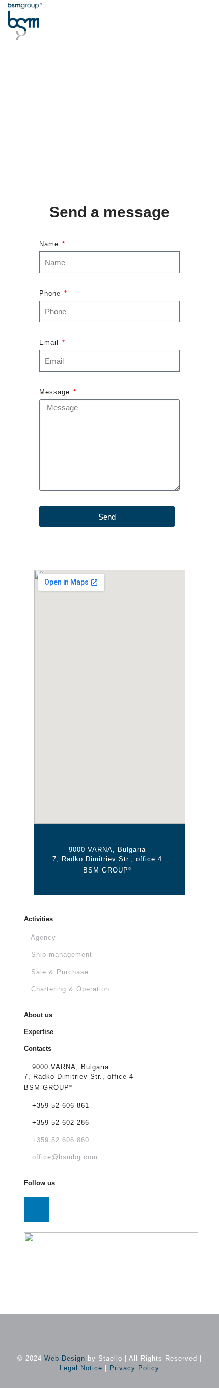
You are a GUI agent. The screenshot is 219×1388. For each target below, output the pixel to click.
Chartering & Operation (70, 989)
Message (55, 392)
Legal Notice (81, 1368)
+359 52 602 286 (59, 1122)
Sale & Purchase (60, 972)
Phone (51, 293)
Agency (43, 937)
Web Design (64, 1358)
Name (50, 244)
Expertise (38, 1032)
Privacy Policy (134, 1368)
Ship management (61, 954)
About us (38, 1015)
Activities (38, 919)
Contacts (37, 1048)
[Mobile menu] (205, 15)
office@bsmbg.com (64, 1157)
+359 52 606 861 (59, 1105)
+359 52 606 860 (59, 1140)
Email (50, 342)
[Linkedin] (36, 1209)
